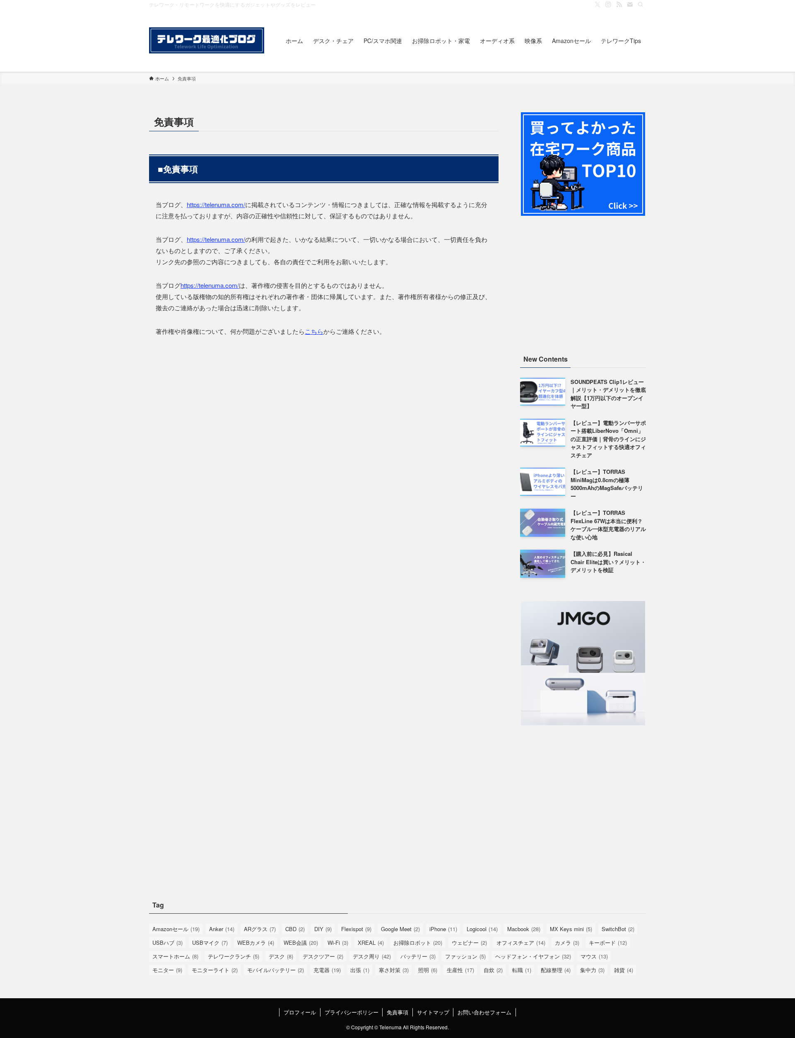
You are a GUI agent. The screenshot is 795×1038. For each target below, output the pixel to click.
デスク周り (372, 956)
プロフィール (300, 1012)
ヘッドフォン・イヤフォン (533, 956)
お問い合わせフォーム (484, 1012)
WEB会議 (301, 942)
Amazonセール (176, 929)
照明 (427, 970)
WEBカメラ (255, 942)
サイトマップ (433, 1012)
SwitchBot (618, 929)
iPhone (443, 929)
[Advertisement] (583, 284)
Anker (221, 929)
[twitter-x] (597, 4)
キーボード (608, 942)
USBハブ (167, 942)
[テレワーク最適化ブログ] (206, 40)
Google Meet (400, 929)
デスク (281, 956)
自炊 (493, 970)
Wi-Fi (338, 942)
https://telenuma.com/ (216, 204)
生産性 (460, 970)
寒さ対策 (394, 970)
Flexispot (356, 929)
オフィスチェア (520, 942)
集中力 (592, 970)
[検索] (640, 4)
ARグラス (260, 929)
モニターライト (215, 970)
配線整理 (556, 970)
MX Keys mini (571, 929)
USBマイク (210, 942)
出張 (359, 970)
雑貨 (623, 970)
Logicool (482, 929)
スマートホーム (175, 956)
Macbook (523, 929)
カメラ (567, 942)
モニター (167, 970)
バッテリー (418, 956)
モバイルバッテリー (275, 970)
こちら (314, 331)
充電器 (327, 970)
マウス (594, 956)
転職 (521, 970)
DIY (323, 929)
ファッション (465, 956)
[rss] (619, 4)
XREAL (371, 942)
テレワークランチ (233, 956)
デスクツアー (323, 956)
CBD (295, 929)
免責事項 (397, 1012)
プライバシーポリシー (351, 1012)
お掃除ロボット (417, 942)
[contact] (629, 4)
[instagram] (608, 4)
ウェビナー (469, 942)
